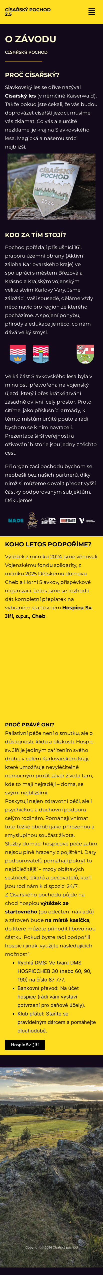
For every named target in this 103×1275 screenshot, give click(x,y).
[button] (91, 12)
